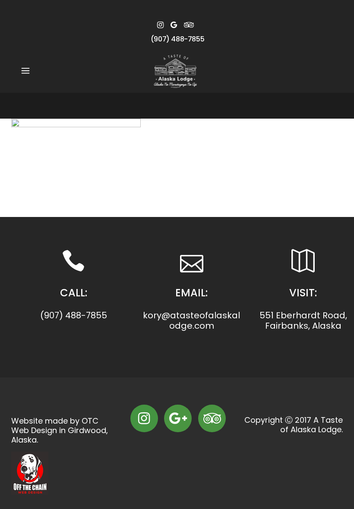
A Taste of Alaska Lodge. (311, 425)
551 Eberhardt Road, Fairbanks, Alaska (303, 320)
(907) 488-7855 (177, 39)
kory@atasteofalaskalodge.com (191, 320)
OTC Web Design (54, 425)
